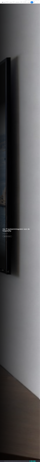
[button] (7, 236)
